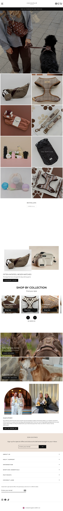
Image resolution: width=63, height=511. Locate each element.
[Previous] (28, 317)
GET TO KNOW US (11, 428)
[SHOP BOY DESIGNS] (31, 369)
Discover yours (11, 280)
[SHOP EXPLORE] (31, 345)
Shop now (8, 310)
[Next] (35, 317)
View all (31, 206)
